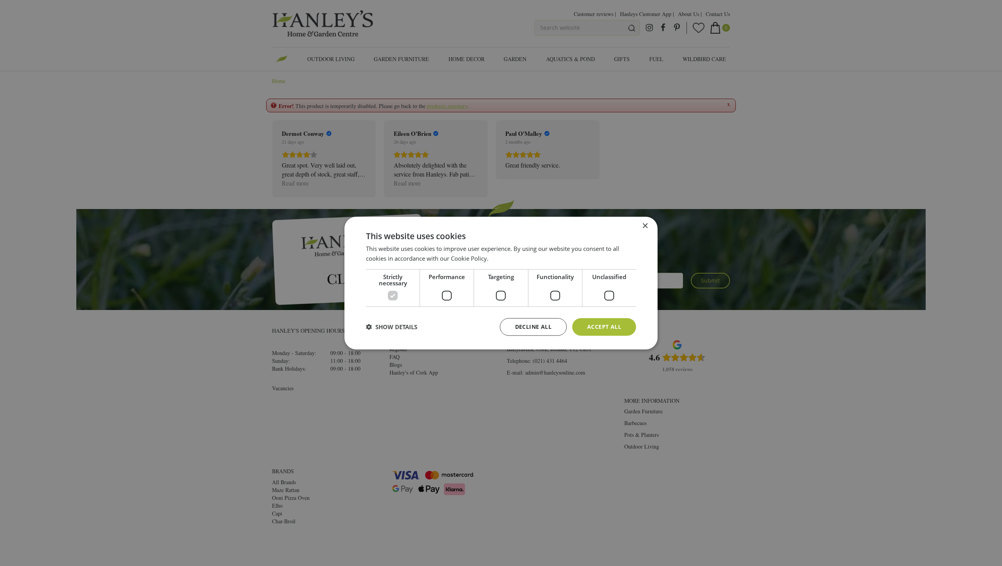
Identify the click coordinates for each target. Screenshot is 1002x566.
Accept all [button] (604, 326)
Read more (504, 258)
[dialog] (501, 283)
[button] (391, 327)
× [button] (645, 226)
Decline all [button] (533, 326)
